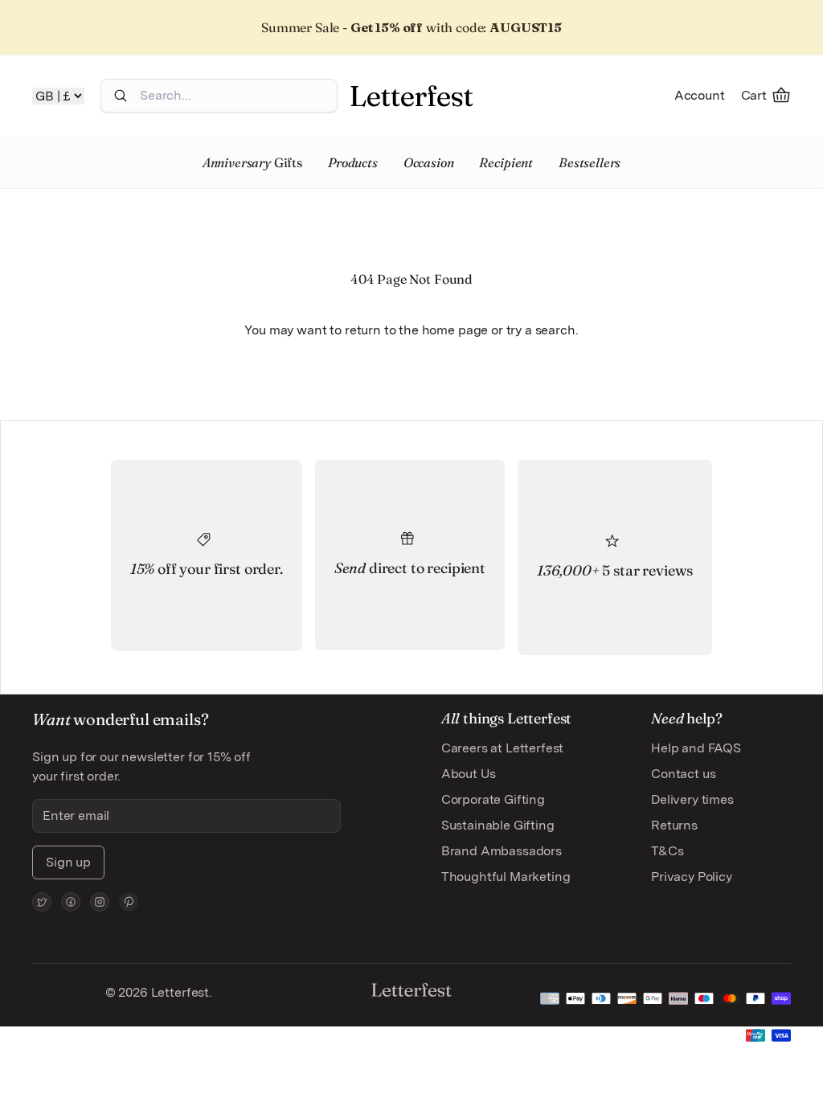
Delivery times (692, 799)
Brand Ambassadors (501, 850)
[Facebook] (70, 902)
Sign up (68, 862)
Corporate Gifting (493, 799)
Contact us (683, 773)
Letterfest (178, 992)
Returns (674, 825)
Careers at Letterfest (502, 748)
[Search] (120, 95)
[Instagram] (99, 902)
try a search (540, 330)
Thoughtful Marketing (506, 876)
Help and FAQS (696, 748)
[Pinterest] (128, 902)
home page (455, 330)
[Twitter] (41, 902)
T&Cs (667, 850)
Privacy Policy (691, 876)
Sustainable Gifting (498, 825)
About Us (468, 773)
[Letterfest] (411, 95)
